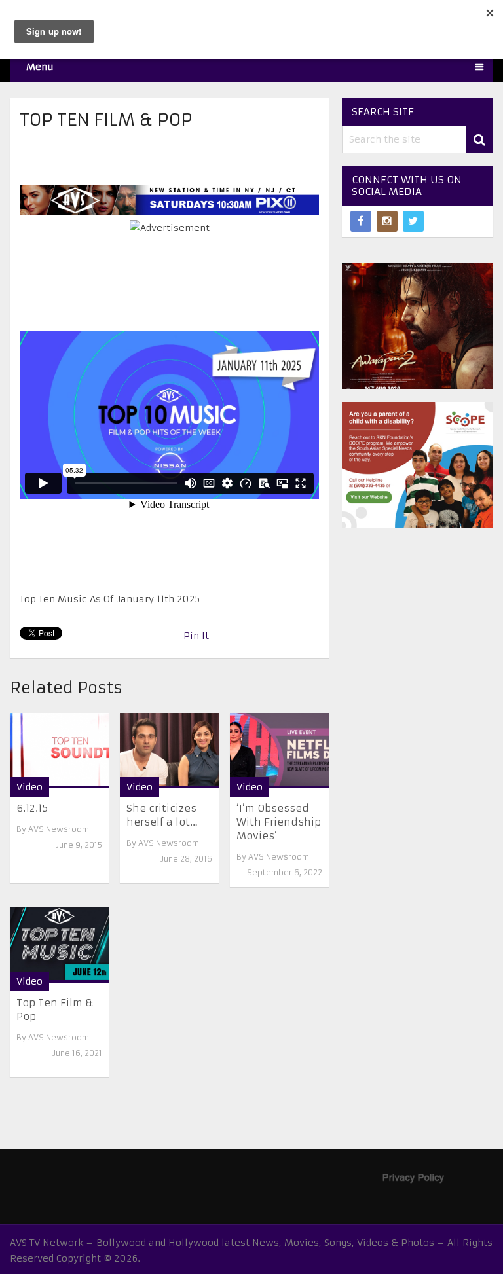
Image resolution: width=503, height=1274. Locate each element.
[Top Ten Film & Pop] (59, 944)
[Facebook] (360, 221)
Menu (40, 67)
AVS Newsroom (58, 829)
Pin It (196, 636)
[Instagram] (387, 221)
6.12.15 (32, 808)
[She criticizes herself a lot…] (169, 750)
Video (29, 787)
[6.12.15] (59, 750)
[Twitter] (413, 221)
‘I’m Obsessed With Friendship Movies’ (278, 822)
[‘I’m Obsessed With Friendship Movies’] (279, 750)
